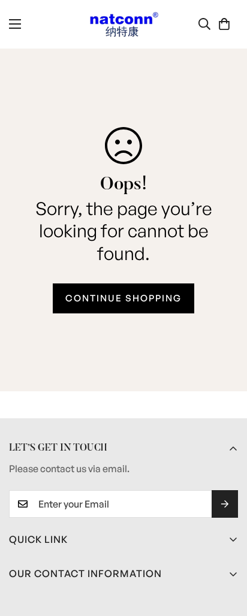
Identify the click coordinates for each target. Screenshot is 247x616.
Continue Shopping (123, 298)
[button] (224, 24)
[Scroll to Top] (225, 552)
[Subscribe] (225, 504)
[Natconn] (123, 24)
